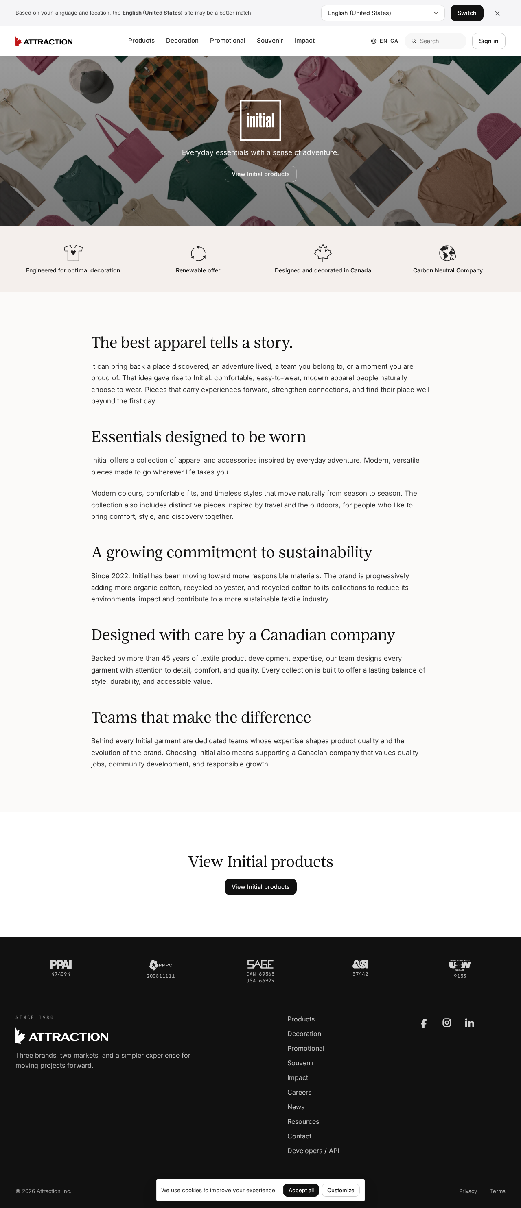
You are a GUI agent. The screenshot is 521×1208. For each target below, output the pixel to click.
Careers (299, 1092)
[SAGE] (260, 964)
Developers (304, 1151)
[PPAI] (61, 964)
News (295, 1107)
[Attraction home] (43, 41)
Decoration (182, 40)
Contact (299, 1136)
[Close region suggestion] (497, 13)
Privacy (468, 1191)
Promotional (227, 40)
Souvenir (270, 40)
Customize (341, 1190)
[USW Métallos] (460, 965)
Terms (498, 1191)
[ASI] (360, 964)
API (334, 1151)
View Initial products (261, 173)
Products (141, 40)
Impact (305, 40)
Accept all (301, 1190)
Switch (467, 12)
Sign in (489, 40)
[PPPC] (160, 965)
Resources (303, 1121)
